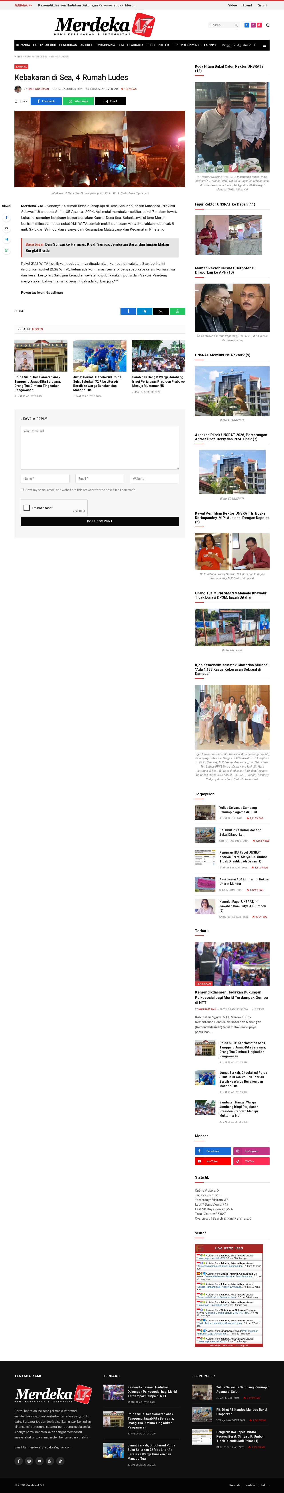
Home (18, 56)
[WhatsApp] (6, 250)
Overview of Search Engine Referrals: (222, 1218)
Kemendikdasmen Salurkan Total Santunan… (230, 1276)
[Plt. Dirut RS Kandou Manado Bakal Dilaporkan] (205, 835)
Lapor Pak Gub (44, 45)
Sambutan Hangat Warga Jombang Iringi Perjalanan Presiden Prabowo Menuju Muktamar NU (158, 381)
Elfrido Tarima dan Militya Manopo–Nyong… (220, 1323)
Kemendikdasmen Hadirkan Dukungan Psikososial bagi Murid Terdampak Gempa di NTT (231, 997)
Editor (265, 1485)
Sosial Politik (157, 45)
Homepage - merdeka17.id (211, 1258)
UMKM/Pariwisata (110, 45)
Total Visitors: (205, 1214)
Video (232, 5)
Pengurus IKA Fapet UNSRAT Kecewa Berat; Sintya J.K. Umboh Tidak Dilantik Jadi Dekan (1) (243, 857)
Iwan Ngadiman (38, 89)
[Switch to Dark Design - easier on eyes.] (267, 25)
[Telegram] (6, 239)
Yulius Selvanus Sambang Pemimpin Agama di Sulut (238, 810)
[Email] (6, 228)
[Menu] (264, 45)
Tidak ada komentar (104, 89)
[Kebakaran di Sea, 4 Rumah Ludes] (99, 186)
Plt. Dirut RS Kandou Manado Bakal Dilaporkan (240, 832)
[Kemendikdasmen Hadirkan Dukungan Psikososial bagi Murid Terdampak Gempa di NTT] (232, 964)
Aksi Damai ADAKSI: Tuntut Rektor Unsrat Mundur (244, 882)
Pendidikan (68, 45)
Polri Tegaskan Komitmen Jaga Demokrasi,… (227, 1332)
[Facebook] (6, 217)
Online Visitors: (206, 1190)
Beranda (23, 45)
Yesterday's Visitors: (209, 1200)
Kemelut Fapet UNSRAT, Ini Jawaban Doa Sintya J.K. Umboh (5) (242, 906)
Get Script (215, 1345)
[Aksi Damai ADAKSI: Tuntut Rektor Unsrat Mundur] (205, 884)
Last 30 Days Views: (209, 1209)
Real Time (228, 1345)
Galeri (262, 5)
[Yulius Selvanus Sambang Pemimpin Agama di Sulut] (205, 812)
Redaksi (251, 1485)
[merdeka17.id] (104, 25)
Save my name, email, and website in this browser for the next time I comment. (81, 490)
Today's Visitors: (207, 1195)
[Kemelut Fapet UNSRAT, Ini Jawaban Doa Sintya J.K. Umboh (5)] (205, 906)
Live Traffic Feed (229, 1248)
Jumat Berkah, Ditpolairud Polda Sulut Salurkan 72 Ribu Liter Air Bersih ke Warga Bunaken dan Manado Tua (97, 383)
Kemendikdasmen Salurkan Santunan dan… (221, 1266)
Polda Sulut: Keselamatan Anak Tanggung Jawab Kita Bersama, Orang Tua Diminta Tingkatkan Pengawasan (88, 5)
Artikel (86, 45)
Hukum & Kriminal (186, 45)
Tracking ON (241, 1345)
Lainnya (210, 45)
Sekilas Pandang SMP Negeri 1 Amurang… (220, 1286)
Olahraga (135, 45)
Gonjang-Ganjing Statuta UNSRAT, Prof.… (228, 1312)
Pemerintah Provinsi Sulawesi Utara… (217, 1297)
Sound (247, 5)
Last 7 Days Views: (208, 1204)
